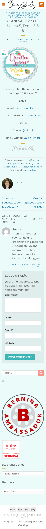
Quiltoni (27, 130)
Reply (40, 267)
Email (9, 330)
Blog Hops (12, 13)
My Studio (14, 17)
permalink (30, 170)
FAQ (6, 515)
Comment (11, 295)
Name (9, 317)
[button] (4, 4)
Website (10, 343)
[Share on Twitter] (20, 148)
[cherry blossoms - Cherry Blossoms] (22, 4)
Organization (29, 17)
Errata (14, 515)
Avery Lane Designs (27, 108)
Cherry (23, 41)
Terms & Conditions (30, 515)
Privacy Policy (23, 517)
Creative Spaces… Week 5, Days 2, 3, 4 (11, 202)
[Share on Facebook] (14, 148)
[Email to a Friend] (26, 148)
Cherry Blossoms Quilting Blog (23, 14)
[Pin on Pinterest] (31, 148)
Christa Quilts (32, 115)
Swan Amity (31, 137)
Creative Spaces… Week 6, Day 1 (34, 202)
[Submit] (41, 373)
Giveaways (31, 15)
